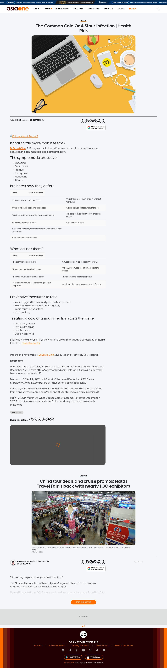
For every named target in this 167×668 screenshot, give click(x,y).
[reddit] (99, 121)
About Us (38, 646)
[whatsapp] (95, 121)
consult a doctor (31, 343)
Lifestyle (78, 9)
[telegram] (91, 121)
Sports (121, 9)
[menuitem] (37, 9)
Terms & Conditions (124, 646)
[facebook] (83, 121)
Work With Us (102, 646)
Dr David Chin (18, 148)
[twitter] (87, 121)
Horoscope (94, 9)
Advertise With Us (57, 646)
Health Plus (16, 412)
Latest (37, 9)
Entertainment (62, 9)
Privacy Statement (80, 646)
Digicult (108, 9)
